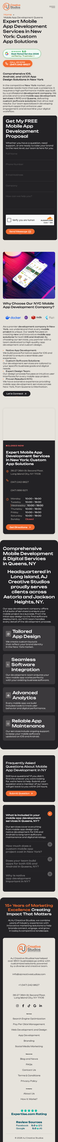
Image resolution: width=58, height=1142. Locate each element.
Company (11, 185)
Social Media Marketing (29, 1046)
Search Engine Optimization (29, 1018)
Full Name (11, 153)
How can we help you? (19, 196)
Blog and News (29, 1059)
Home (8, 14)
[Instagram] (17, 1005)
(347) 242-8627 (20, 482)
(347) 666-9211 (19, 490)
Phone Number (14, 164)
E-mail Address (14, 175)
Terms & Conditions (29, 1075)
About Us (29, 1093)
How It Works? (29, 1099)
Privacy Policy (29, 1081)
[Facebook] (23, 1005)
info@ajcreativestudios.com (29, 974)
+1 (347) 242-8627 (29, 985)
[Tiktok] (29, 1005)
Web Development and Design (29, 1029)
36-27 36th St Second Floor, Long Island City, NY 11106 (29, 996)
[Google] (34, 1005)
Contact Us (29, 1070)
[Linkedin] (40, 1005)
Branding (29, 1040)
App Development (29, 1035)
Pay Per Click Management (29, 1024)
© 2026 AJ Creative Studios (29, 1138)
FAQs (29, 1064)
